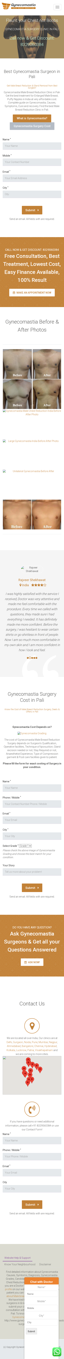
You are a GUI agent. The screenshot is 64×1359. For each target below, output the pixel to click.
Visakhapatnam (44, 1050)
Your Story (9, 865)
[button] (25, 1074)
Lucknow (21, 1050)
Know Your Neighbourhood (19, 1264)
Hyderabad (50, 1046)
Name (7, 139)
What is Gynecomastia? (32, 118)
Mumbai (43, 1042)
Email (6, 171)
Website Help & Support (17, 1257)
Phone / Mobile (12, 797)
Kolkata (11, 1050)
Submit (30, 210)
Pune (35, 1042)
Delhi (9, 1042)
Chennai (38, 1046)
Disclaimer (45, 1264)
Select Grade (10, 845)
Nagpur (53, 1042)
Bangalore (27, 1046)
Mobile (7, 155)
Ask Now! (34, 962)
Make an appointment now (33, 292)
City (5, 187)
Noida (27, 1042)
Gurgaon (18, 1042)
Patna (30, 1050)
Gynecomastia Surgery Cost (32, 126)
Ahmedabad (14, 1046)
